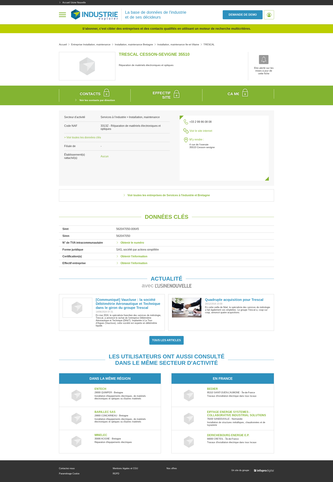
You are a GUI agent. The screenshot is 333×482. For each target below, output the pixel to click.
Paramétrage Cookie (69, 473)
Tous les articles (166, 340)
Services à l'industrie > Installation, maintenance (130, 117)
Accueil (63, 44)
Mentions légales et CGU (125, 468)
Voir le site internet (200, 130)
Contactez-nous (67, 468)
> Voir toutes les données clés (82, 137)
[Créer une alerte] (263, 59)
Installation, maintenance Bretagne (134, 44)
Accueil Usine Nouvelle (74, 2)
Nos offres (171, 468)
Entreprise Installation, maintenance (90, 44)
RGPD (116, 473)
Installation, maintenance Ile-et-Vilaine (178, 44)
